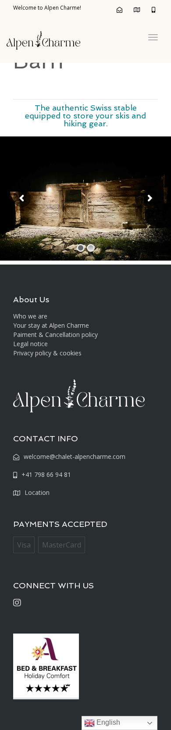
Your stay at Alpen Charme (51, 325)
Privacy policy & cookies (47, 353)
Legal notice (30, 344)
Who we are (30, 316)
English (107, 722)
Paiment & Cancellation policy (55, 334)
